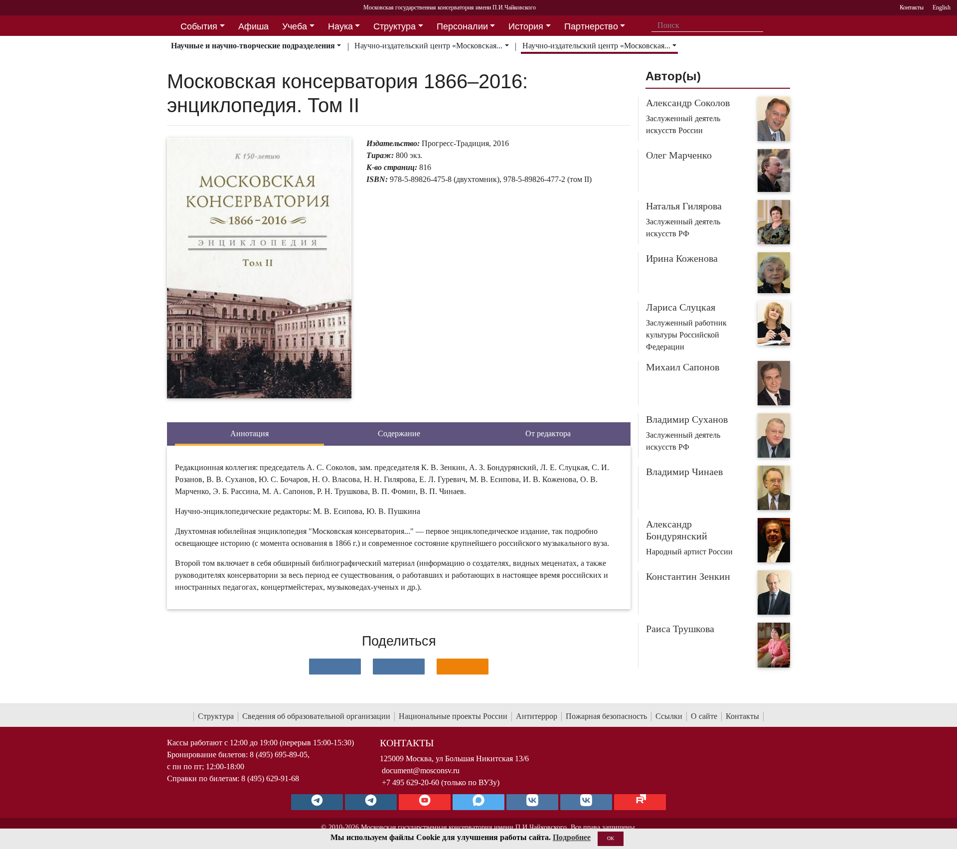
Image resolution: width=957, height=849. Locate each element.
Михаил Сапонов (682, 366)
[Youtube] (425, 802)
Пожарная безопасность (606, 716)
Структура (216, 716)
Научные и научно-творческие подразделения (253, 45)
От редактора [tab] (548, 433)
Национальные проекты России (453, 716)
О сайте (704, 716)
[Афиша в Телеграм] (640, 802)
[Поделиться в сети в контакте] (335, 667)
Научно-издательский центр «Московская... (428, 45)
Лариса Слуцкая (680, 307)
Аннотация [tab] (249, 433)
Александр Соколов (688, 102)
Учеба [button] (294, 26)
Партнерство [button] (591, 26)
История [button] (525, 26)
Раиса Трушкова (680, 628)
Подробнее (572, 837)
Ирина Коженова (682, 258)
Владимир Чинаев (684, 471)
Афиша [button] (253, 26)
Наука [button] (340, 26)
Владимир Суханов (687, 419)
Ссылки (668, 716)
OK (610, 838)
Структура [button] (394, 26)
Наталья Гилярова (684, 205)
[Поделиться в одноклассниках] (462, 667)
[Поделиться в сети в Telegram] (399, 667)
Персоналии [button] (462, 26)
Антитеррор (536, 716)
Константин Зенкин (688, 576)
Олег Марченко (679, 155)
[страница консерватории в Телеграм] (317, 802)
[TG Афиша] (371, 802)
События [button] (198, 26)
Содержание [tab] (399, 433)
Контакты (742, 716)
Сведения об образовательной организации (316, 716)
